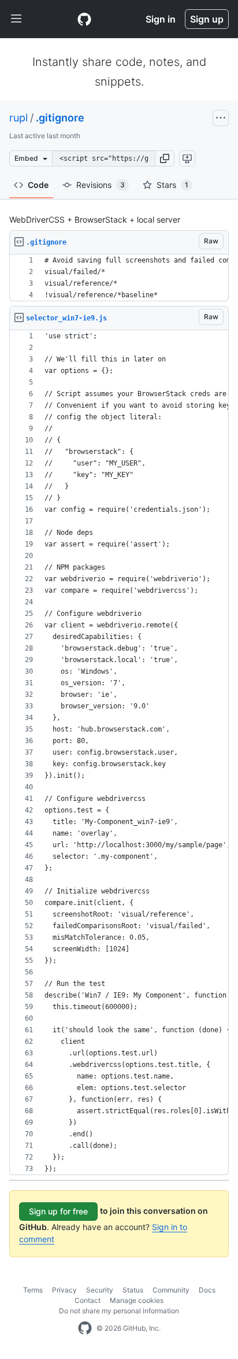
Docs (207, 1290)
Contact (88, 1300)
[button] (164, 158)
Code (38, 185)
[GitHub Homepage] (85, 1328)
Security (99, 1290)
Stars (172, 185)
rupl (18, 118)
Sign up (207, 19)
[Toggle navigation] (16, 19)
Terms (33, 1290)
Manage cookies (136, 1300)
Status (132, 1290)
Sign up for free (58, 1211)
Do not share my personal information (119, 1310)
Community (171, 1290)
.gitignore (60, 118)
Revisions (100, 185)
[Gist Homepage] (84, 19)
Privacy (64, 1290)
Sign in (161, 19)
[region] (119, 277)
